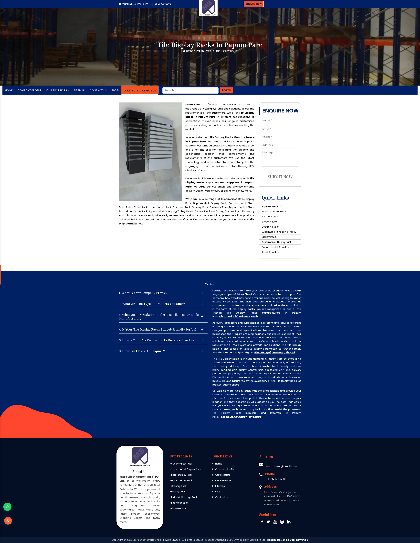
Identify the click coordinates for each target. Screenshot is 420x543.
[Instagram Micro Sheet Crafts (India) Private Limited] (282, 522)
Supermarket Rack (272, 206)
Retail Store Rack (271, 252)
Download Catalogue (140, 90)
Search (226, 90)
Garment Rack (270, 216)
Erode (254, 316)
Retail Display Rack (181, 475)
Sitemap (79, 90)
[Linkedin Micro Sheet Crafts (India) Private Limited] (288, 522)
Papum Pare (203, 50)
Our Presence (223, 480)
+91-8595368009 (162, 3)
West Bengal (262, 352)
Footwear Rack (179, 502)
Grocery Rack (269, 221)
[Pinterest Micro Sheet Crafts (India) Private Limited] (275, 522)
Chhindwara (241, 316)
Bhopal (290, 352)
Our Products (56, 90)
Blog (115, 90)
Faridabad (255, 417)
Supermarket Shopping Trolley (279, 231)
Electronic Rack (270, 226)
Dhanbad (225, 316)
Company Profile (30, 90)
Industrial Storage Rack (275, 211)
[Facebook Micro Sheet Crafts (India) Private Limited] (262, 522)
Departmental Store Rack (276, 247)
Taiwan (224, 417)
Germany (278, 352)
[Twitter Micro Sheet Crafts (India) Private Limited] (268, 522)
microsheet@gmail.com (135, 3)
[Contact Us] (8, 520)
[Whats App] (7, 507)
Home (189, 50)
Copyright (117, 540)
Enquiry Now (254, 3)
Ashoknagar (238, 417)
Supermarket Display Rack (276, 242)
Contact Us (98, 90)
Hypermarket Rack (181, 480)
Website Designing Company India (287, 540)
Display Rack (269, 237)
